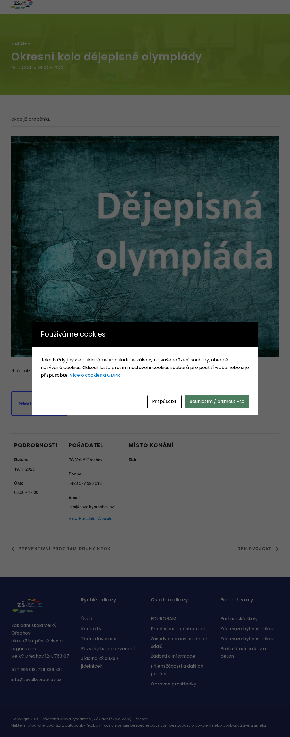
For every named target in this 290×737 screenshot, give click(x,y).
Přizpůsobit (164, 401)
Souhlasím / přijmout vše (217, 401)
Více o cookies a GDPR (95, 375)
